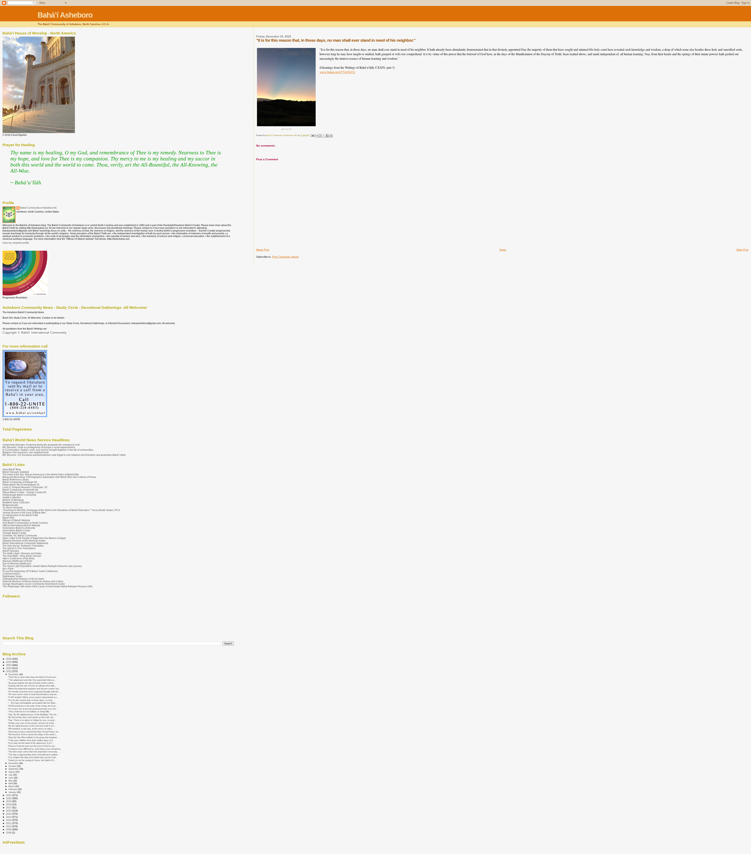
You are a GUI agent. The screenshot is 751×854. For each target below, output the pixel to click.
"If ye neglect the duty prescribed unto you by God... (32, 757)
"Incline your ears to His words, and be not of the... (32, 723)
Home (502, 249)
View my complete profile (16, 242)
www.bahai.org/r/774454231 (337, 72)
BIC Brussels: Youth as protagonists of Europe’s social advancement (39, 447)
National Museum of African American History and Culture (33, 581)
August (12, 772)
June (11, 778)
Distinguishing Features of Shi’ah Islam (23, 578)
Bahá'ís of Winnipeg (13, 500)
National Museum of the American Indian (24, 540)
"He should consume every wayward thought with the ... (34, 691)
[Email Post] (311, 135)
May (10, 780)
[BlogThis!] (320, 136)
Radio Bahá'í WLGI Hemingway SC (21, 484)
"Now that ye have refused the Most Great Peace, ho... (34, 732)
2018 (9, 804)
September (13, 769)
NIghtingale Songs (12, 576)
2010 (9, 826)
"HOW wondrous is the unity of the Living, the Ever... (32, 706)
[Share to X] (324, 136)
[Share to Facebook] (327, 136)
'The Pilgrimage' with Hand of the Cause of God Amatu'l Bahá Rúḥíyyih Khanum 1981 (48, 586)
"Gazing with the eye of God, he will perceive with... (32, 686)
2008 (9, 832)
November (13, 763)
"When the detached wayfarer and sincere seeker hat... (34, 688)
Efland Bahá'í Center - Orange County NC (25, 492)
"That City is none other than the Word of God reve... (33, 677)
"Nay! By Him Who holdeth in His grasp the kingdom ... (33, 737)
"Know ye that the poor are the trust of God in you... (32, 746)
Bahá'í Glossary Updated (16, 472)
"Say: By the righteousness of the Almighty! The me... (33, 714)
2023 (9, 668)
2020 (9, 798)
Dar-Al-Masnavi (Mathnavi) (17, 563)
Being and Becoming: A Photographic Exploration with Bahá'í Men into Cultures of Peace (49, 477)
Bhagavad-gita (10, 505)
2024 (9, 665)
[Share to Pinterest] (331, 136)
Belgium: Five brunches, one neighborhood (26, 452)
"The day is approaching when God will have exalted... (33, 754)
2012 (9, 820)
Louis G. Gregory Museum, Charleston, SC (25, 487)
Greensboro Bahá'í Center (16, 530)
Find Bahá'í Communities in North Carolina (25, 523)
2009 (9, 829)
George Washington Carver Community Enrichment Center (34, 584)
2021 (9, 795)
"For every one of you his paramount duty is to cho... (33, 709)
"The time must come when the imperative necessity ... (34, 751)
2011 (9, 823)
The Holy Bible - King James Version (22, 556)
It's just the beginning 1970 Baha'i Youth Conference (30, 571)
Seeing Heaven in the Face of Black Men (24, 512)
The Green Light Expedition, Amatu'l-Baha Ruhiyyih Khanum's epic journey (42, 566)
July (10, 775)
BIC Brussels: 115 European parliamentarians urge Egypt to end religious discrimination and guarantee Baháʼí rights (64, 455)
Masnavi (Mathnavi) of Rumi (17, 561)
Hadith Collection (12, 497)
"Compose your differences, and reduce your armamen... (35, 749)
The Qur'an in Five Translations (19, 548)
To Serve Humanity (13, 507)
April (10, 783)
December (13, 674)
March (11, 786)
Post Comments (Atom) (285, 256)
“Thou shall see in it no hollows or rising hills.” (29, 711)
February (13, 789)
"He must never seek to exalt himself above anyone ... (33, 694)
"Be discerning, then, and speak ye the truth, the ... (32, 717)
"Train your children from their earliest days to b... (31, 740)
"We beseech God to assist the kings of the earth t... (32, 734)
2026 (9, 659)
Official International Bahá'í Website (21, 525)
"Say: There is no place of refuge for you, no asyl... (32, 720)
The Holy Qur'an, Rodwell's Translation (23, 545)
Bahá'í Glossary (11, 551)
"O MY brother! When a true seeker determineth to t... (33, 697)
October (12, 766)
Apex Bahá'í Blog (12, 469)
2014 (9, 814)
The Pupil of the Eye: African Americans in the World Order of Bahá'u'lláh (41, 474)
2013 (9, 817)
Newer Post (262, 249)
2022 (9, 671)
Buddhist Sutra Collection (16, 502)
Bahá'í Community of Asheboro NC (38, 207)
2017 (9, 807)
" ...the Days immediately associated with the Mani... (32, 703)
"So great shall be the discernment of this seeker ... (32, 683)
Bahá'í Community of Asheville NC (21, 489)
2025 (9, 662)
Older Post (742, 249)
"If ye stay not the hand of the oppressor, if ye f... (31, 743)
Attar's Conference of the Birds (19, 558)
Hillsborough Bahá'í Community (19, 495)
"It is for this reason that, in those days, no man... (31, 700)
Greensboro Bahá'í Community (19, 528)
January (12, 792)
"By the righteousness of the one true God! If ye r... (32, 726)
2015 (9, 810)
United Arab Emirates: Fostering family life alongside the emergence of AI (41, 444)
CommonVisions (11, 573)
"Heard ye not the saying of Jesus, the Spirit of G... (32, 760)
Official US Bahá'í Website (16, 520)
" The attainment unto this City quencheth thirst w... (32, 680)
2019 (9, 801)
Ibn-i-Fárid (8, 568)
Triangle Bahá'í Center (14, 533)
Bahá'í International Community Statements (25, 543)
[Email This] (316, 136)
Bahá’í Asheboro (65, 15)
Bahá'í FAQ (8, 517)
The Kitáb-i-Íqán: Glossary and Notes (22, 553)
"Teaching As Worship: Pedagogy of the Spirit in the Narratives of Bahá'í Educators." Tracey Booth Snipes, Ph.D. (61, 510)
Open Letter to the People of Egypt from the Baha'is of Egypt (34, 538)
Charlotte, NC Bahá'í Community (20, 535)
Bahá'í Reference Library (16, 479)
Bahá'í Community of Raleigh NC (20, 482)
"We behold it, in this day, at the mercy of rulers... (31, 729)
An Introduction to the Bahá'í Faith (20, 515)
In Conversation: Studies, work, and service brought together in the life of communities (48, 450)
